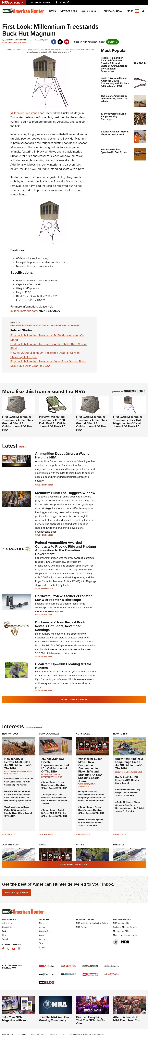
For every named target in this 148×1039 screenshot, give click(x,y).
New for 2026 (68, 11)
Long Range (131, 772)
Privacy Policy (7, 1034)
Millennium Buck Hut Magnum (65, 325)
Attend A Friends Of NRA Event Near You (126, 1018)
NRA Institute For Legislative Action (92, 923)
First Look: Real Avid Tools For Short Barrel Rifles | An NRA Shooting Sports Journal (18, 781)
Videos (42, 947)
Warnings (53, 1034)
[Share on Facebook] (53, 40)
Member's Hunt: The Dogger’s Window (65, 492)
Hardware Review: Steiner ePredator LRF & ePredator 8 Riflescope (63, 597)
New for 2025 (8, 834)
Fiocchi (44, 774)
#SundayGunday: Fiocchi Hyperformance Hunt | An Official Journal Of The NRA (55, 765)
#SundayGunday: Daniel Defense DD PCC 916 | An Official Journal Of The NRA (54, 813)
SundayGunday (113, 11)
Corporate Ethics (37, 1034)
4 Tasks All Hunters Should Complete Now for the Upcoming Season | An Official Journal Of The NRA (129, 807)
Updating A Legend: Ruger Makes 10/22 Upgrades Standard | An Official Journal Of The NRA (18, 811)
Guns (41, 935)
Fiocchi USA (54, 774)
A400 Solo (26, 771)
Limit (140, 772)
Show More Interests (89, 864)
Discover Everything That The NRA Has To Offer (90, 1020)
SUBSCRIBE (16, 892)
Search (5, 939)
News (52, 11)
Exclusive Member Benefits (125, 927)
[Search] (143, 11)
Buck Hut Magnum (41, 325)
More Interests (33, 727)
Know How (120, 772)
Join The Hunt (10, 844)
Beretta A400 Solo (12, 771)
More (21, 447)
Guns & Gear (89, 11)
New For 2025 (10, 733)
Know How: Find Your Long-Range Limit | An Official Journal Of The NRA (129, 763)
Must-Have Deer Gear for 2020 (30, 366)
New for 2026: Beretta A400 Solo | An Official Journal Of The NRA (18, 763)
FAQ (4, 931)
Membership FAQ (121, 931)
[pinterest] (66, 40)
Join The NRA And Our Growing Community (54, 1018)
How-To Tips (120, 733)
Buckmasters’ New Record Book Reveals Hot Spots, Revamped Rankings (60, 626)
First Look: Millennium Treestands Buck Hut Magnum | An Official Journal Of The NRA (127, 422)
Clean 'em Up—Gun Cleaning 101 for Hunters (63, 665)
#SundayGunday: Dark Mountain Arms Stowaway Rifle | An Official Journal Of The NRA (54, 799)
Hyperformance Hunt (51, 777)
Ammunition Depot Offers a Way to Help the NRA (62, 455)
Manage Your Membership (125, 935)
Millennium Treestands (24, 113)
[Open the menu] (137, 11)
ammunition (83, 786)
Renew (38, 2)
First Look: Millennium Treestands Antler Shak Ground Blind (48, 361)
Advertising (7, 923)
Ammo (42, 844)
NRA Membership (121, 923)
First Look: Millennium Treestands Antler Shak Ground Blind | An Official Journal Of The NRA (17, 423)
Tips (41, 943)
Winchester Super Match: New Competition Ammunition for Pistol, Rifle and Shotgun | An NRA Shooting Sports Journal (90, 770)
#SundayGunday (49, 733)
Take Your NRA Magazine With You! (15, 1018)
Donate (46, 2)
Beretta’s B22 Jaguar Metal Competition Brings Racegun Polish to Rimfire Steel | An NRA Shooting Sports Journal (17, 796)
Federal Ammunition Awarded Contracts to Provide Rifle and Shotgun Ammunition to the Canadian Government (65, 548)
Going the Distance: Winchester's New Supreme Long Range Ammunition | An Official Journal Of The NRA (92, 796)
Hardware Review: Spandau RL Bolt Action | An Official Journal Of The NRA (91, 822)
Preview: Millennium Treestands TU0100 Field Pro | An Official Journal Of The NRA (52, 422)
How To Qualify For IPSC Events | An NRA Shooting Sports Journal (127, 780)
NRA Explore (82, 927)
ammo (93, 784)
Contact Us (7, 927)
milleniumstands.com (23, 311)
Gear (10, 42)
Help (4, 935)
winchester (83, 784)
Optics (80, 844)
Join (31, 2)
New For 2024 (19, 42)
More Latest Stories (85, 699)
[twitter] (60, 40)
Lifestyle (118, 844)
